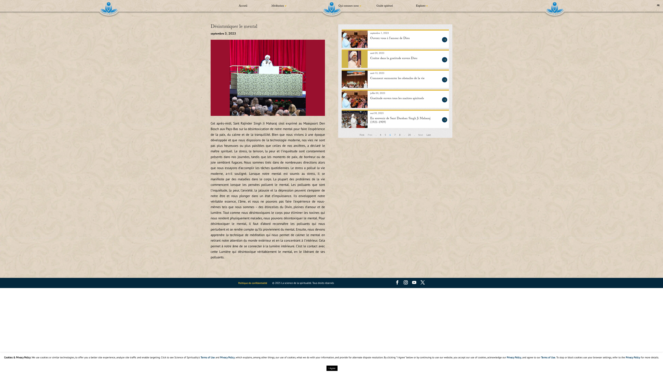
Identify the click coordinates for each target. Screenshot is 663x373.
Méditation (277, 6)
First (362, 134)
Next (420, 134)
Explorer (420, 6)
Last (428, 134)
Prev (370, 134)
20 (409, 134)
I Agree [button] (332, 368)
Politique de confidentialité (252, 283)
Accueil (243, 6)
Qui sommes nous (348, 6)
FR (658, 5)
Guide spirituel (384, 6)
